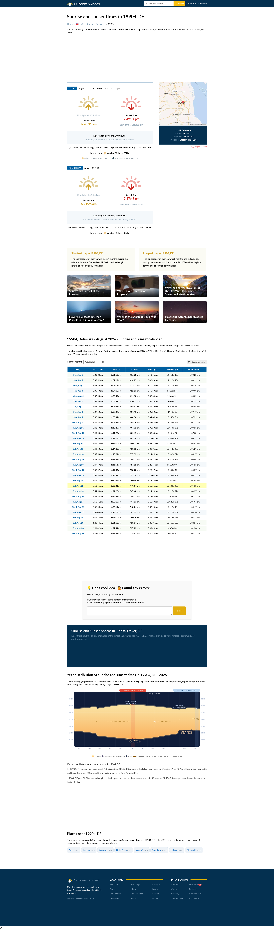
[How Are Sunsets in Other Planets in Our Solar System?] (89, 325)
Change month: (74, 361)
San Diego (135, 884)
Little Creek (123, 850)
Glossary (175, 893)
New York (114, 884)
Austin (134, 898)
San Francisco (137, 893)
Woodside (159, 850)
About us (175, 884)
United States (86, 24)
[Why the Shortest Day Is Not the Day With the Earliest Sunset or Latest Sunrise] (185, 299)
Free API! (195, 884)
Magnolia (142, 850)
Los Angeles (115, 893)
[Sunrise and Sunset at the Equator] (89, 299)
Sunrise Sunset (87, 4)
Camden (89, 850)
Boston (155, 889)
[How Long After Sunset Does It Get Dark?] (185, 325)
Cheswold (194, 850)
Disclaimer (193, 889)
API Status (194, 898)
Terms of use (177, 898)
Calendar (202, 3)
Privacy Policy (195, 893)
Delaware (100, 24)
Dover (73, 850)
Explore (192, 3)
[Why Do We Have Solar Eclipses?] (137, 299)
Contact (175, 889)
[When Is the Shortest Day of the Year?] (137, 325)
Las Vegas (114, 898)
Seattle (155, 893)
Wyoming (105, 850)
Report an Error (201, 147)
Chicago (156, 884)
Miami (133, 889)
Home (70, 24)
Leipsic (176, 850)
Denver (113, 889)
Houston (156, 898)
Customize (198, 362)
